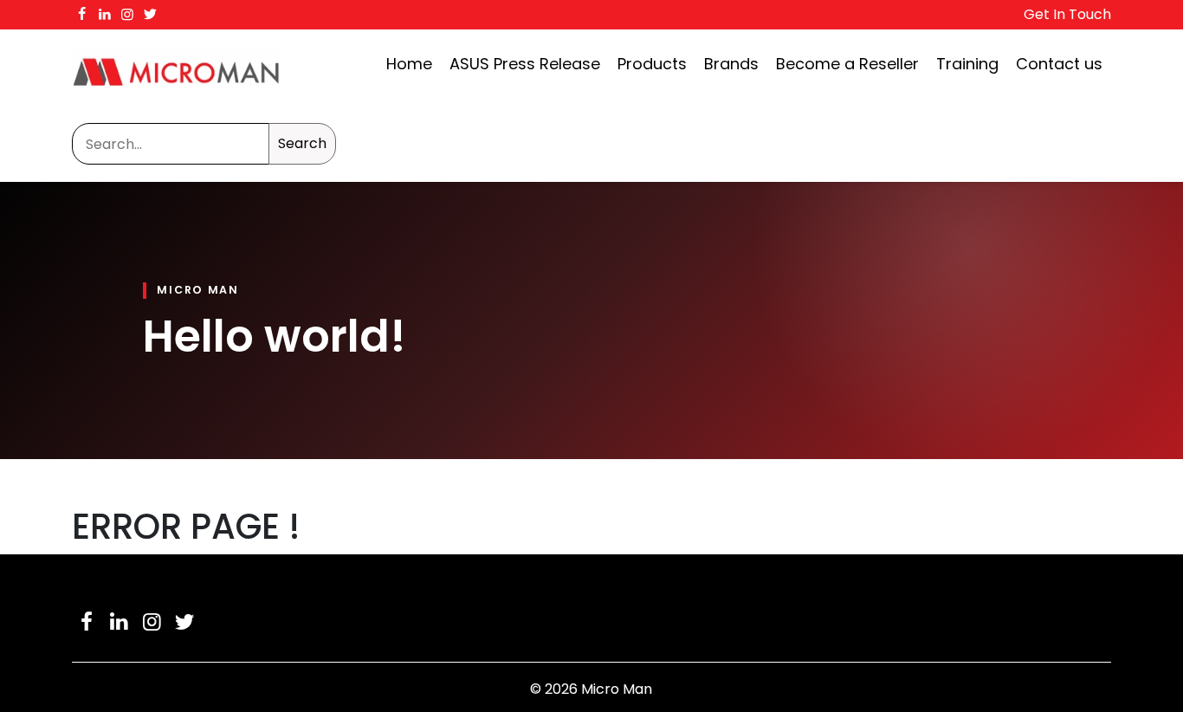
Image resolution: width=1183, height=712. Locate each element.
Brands (731, 63)
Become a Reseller (847, 63)
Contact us (1059, 63)
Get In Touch (1067, 14)
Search (302, 143)
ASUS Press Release (524, 63)
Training (967, 63)
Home (409, 63)
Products (652, 63)
